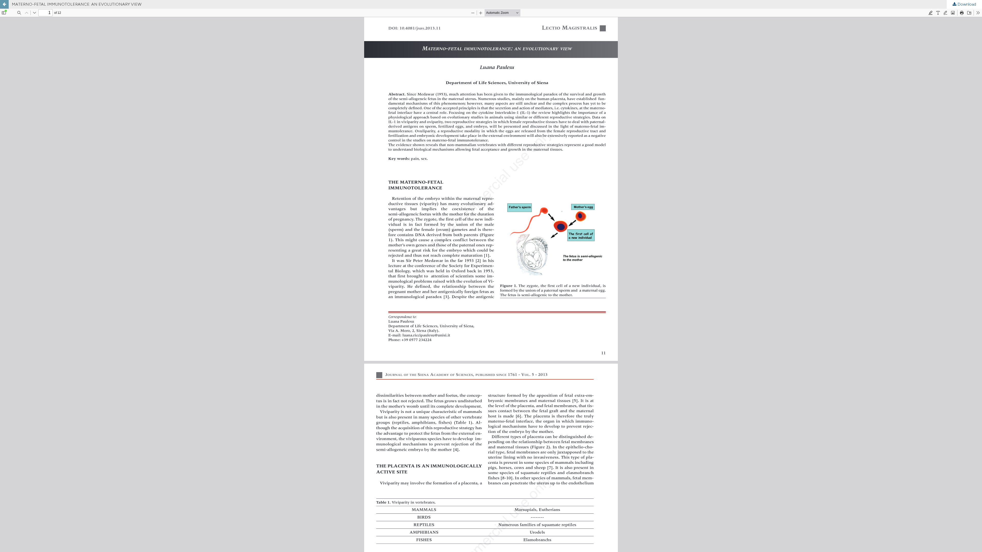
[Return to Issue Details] (4, 4)
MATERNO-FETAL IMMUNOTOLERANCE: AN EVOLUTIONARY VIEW (76, 4)
